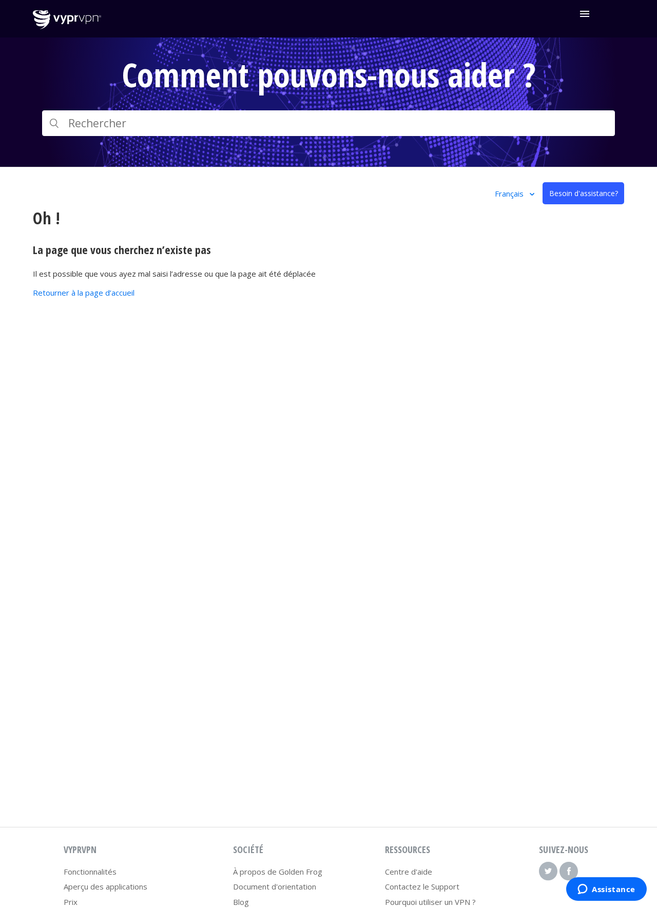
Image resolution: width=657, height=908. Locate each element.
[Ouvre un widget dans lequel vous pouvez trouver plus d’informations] (606, 890)
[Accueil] (67, 26)
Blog (241, 902)
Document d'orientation (274, 886)
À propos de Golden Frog (277, 871)
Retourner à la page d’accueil (83, 292)
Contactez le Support (422, 886)
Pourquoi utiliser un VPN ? (430, 902)
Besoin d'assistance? (583, 193)
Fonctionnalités (90, 871)
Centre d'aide (408, 871)
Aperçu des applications (105, 886)
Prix (71, 902)
